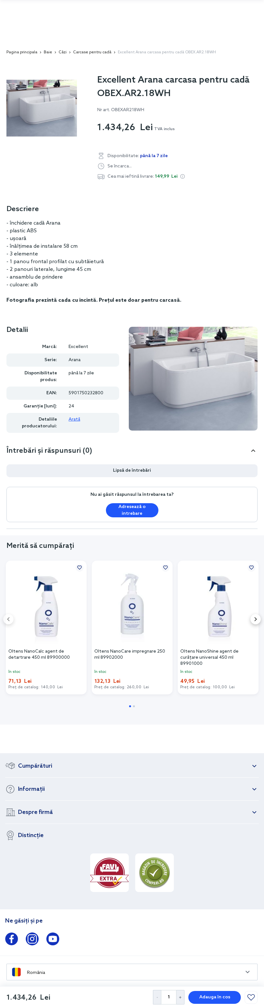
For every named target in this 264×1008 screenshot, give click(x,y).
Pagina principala (21, 52)
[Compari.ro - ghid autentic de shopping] (154, 872)
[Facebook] (11, 940)
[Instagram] (32, 940)
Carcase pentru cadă (92, 52)
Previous (8, 619)
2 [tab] (134, 706)
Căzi (63, 52)
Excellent (78, 347)
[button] (182, 176)
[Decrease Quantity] (157, 997)
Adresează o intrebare (132, 510)
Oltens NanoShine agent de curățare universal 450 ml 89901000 (209, 657)
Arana (74, 360)
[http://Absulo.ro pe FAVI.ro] (109, 872)
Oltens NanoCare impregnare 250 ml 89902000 (129, 654)
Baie (48, 52)
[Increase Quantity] (180, 997)
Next (255, 619)
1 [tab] (130, 706)
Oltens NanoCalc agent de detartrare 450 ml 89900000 (39, 654)
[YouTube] (52, 940)
